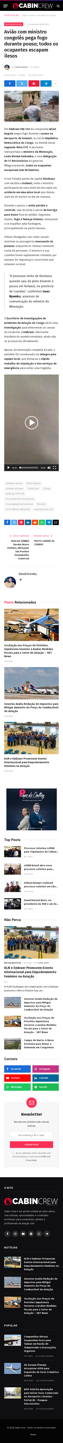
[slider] (28, 468)
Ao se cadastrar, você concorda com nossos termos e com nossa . (31, 1156)
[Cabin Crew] (33, 6)
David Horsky (21, 67)
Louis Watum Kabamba (18, 509)
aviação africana (14, 488)
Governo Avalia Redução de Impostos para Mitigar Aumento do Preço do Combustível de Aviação (31, 707)
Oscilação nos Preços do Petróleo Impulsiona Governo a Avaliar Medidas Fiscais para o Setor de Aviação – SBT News (40, 1025)
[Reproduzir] (8, 467)
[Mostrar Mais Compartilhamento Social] (55, 83)
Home (33, 1434)
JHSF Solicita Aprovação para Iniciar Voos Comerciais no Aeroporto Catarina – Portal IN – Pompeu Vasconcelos (41, 1396)
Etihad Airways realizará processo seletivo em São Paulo (40, 886)
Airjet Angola (33, 483)
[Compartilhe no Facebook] (9, 83)
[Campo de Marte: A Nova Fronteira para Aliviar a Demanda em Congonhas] (12, 1043)
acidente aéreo (14, 483)
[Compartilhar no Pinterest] (34, 83)
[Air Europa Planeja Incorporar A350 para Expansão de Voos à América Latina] (12, 1368)
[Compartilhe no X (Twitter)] (22, 83)
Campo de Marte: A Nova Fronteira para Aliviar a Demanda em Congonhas (39, 1044)
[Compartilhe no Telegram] (46, 83)
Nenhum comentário (39, 24)
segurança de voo (43, 509)
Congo (46, 488)
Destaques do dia (14, 24)
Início (25, 15)
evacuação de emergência (20, 499)
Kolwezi (41, 504)
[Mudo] (49, 467)
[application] (31, 423)
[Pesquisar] (58, 6)
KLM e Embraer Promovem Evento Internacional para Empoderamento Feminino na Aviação (26, 762)
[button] (31, 422)
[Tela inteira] (54, 467)
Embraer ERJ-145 (15, 493)
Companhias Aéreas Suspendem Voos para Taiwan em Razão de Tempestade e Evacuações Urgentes (40, 1344)
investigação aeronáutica (19, 504)
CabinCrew (33, 488)
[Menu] (5, 6)
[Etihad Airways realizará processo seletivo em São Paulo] (12, 886)
